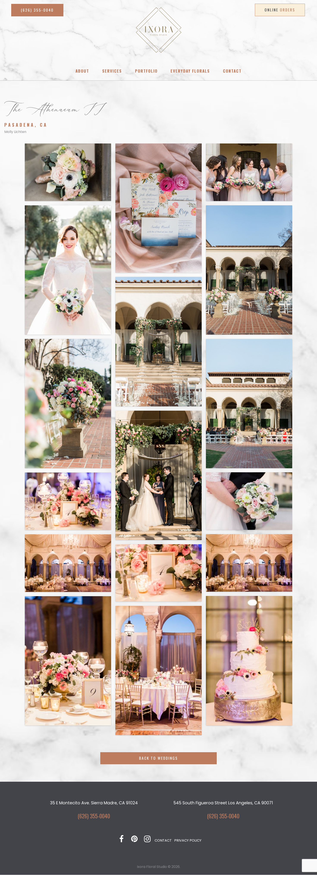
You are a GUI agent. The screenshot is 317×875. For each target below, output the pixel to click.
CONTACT (163, 840)
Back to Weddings (158, 758)
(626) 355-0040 (94, 816)
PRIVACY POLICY (187, 840)
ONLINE (280, 9)
